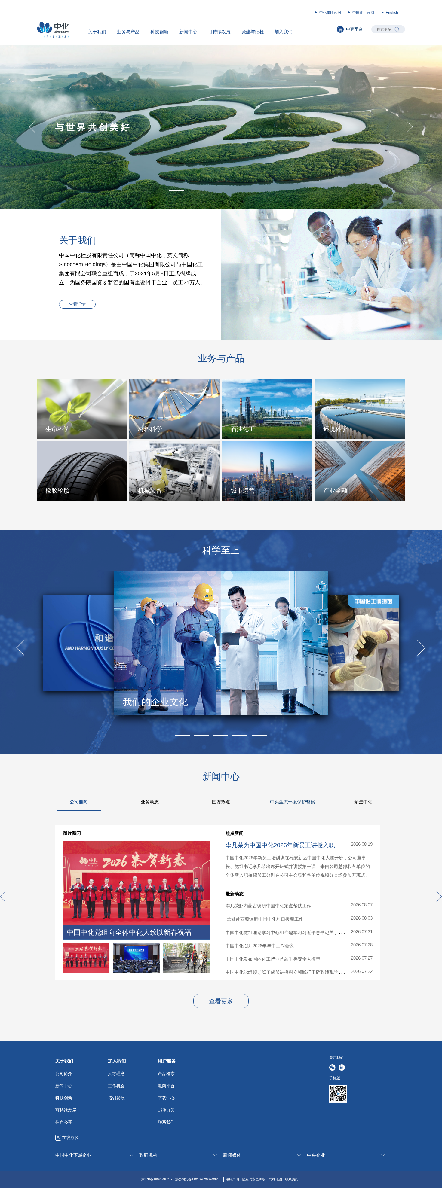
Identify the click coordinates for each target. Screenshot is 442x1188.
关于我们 (97, 31)
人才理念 (116, 1073)
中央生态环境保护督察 (292, 801)
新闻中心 (188, 31)
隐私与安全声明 (254, 1179)
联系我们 (166, 1122)
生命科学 (57, 429)
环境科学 (335, 429)
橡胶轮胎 (57, 490)
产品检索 (166, 1073)
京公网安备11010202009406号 (197, 1179)
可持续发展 (219, 31)
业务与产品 (128, 31)
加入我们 (284, 31)
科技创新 (159, 31)
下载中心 (166, 1097)
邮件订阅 (166, 1110)
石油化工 (243, 429)
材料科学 (150, 429)
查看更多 (221, 1001)
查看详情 (77, 304)
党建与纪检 (252, 31)
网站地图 (275, 1179)
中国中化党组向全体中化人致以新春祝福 (129, 932)
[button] (194, 190)
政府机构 (148, 1155)
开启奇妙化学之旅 (160, 702)
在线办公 (70, 1137)
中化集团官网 (330, 13)
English (392, 13)
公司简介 (63, 1073)
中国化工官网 (363, 13)
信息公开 (63, 1122)
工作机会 (116, 1085)
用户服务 (167, 1060)
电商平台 (354, 29)
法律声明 (232, 1179)
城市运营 (243, 490)
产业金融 (335, 490)
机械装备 (150, 490)
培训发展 (116, 1097)
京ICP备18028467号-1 (157, 1179)
